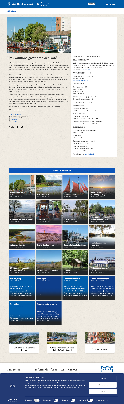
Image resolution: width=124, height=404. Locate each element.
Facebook (14, 121)
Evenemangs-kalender (45, 4)
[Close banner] (121, 376)
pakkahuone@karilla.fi (80, 80)
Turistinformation (74, 373)
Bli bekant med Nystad (42, 373)
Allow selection (103, 385)
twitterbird (22, 127)
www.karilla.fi (85, 70)
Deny (103, 391)
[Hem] (20, 4)
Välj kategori (12, 11)
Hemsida (14, 119)
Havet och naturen (60, 170)
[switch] (55, 400)
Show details (100, 400)
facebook (18, 127)
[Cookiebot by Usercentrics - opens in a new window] (12, 400)
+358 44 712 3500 (16, 114)
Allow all (103, 378)
